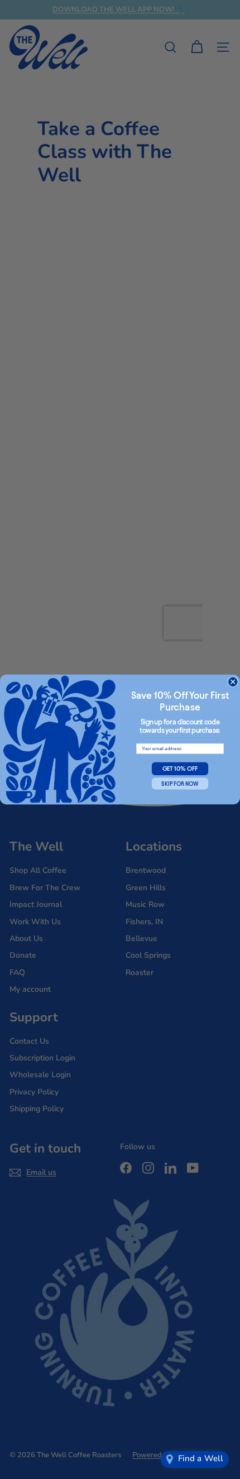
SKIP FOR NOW (179, 783)
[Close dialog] (232, 681)
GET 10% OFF (180, 768)
